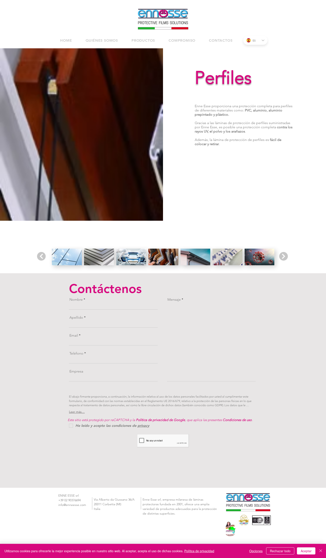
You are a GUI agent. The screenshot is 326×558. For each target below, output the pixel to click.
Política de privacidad (199, 551)
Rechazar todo (280, 551)
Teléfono (76, 353)
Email (73, 335)
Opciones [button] (256, 551)
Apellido (76, 317)
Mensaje (174, 299)
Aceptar (306, 551)
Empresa (76, 371)
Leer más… (77, 412)
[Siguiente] (41, 256)
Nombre (76, 299)
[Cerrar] (320, 550)
